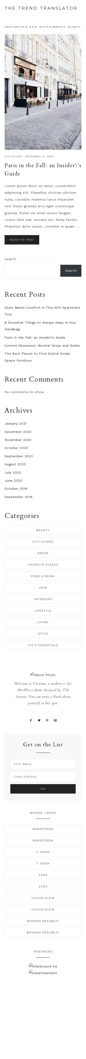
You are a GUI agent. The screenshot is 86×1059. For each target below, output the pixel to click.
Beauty (43, 530)
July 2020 (13, 472)
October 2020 (16, 448)
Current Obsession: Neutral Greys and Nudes (42, 345)
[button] (77, 17)
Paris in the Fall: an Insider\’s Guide (35, 337)
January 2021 (16, 423)
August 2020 (15, 464)
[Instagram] (55, 720)
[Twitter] (39, 720)
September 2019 (19, 497)
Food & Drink (43, 576)
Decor (43, 553)
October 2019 (16, 488)
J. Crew (43, 852)
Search (10, 259)
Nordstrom (43, 829)
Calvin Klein (43, 898)
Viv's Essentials (43, 645)
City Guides (13, 156)
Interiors (43, 599)
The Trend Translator (41, 8)
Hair (43, 587)
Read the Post (22, 239)
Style (43, 633)
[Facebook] (31, 720)
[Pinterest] (47, 720)
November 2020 (18, 440)
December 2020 (18, 432)
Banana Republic (43, 921)
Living (43, 622)
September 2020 (19, 456)
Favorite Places (43, 564)
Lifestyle (43, 610)
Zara (43, 875)
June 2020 (13, 480)
